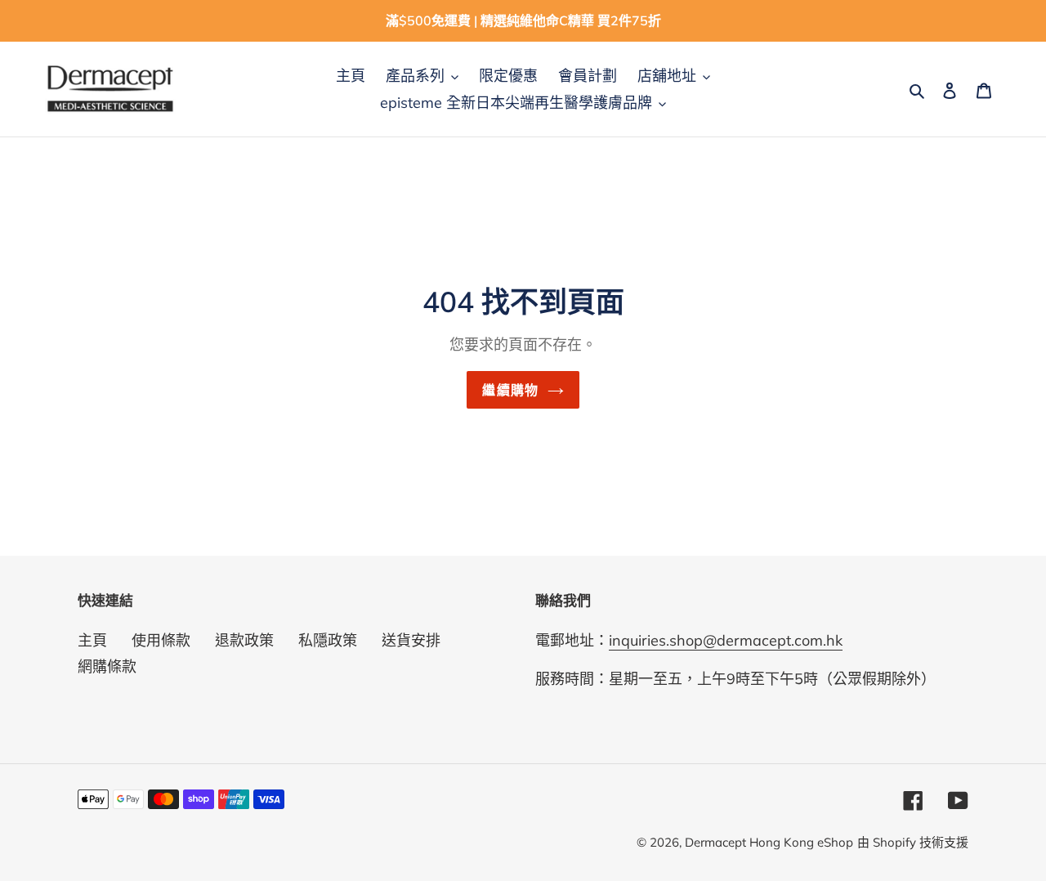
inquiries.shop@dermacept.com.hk (726, 640)
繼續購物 (510, 390)
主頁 (92, 640)
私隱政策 (327, 640)
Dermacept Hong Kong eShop (769, 842)
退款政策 (244, 640)
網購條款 (107, 666)
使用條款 (161, 640)
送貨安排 (411, 640)
